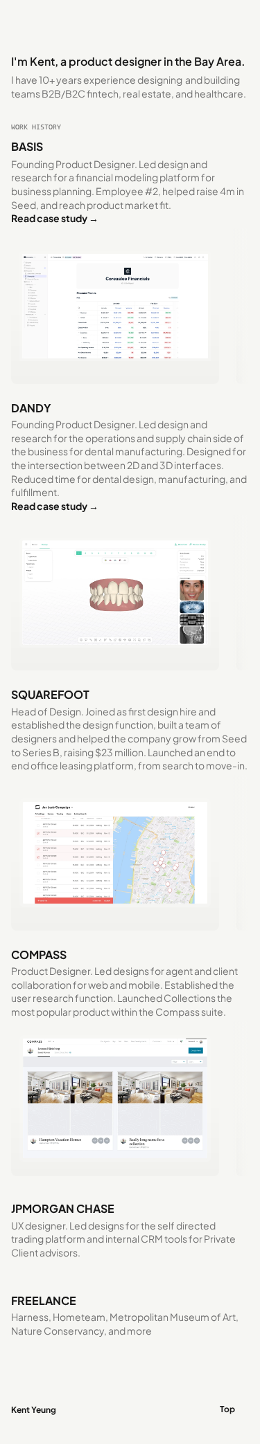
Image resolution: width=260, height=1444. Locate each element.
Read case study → (54, 218)
